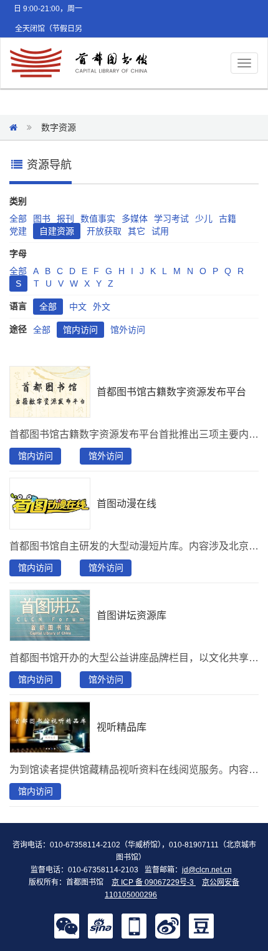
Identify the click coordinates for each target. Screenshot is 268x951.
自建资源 (56, 231)
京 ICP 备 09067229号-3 (154, 882)
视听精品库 (121, 727)
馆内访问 (80, 330)
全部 (18, 219)
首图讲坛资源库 (131, 615)
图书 (41, 219)
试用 (160, 231)
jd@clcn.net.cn (207, 869)
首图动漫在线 (126, 503)
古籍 (227, 219)
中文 (78, 307)
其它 (136, 231)
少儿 (204, 219)
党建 (18, 231)
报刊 (65, 219)
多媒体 (135, 219)
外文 (101, 307)
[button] (66, 925)
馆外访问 (127, 330)
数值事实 (97, 219)
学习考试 (171, 219)
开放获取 (104, 231)
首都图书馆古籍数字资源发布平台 (171, 392)
